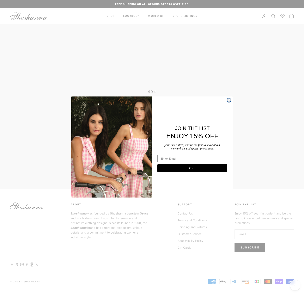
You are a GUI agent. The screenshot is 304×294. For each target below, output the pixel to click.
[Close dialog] (229, 100)
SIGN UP (192, 168)
